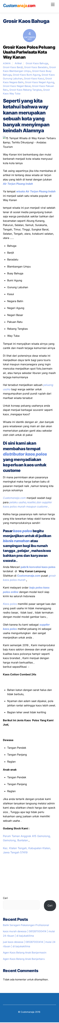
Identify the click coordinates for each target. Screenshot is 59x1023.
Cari (5, 898)
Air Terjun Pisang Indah (18, 183)
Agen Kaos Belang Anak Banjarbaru (24, 958)
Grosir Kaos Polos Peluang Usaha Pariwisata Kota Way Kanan (29, 52)
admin (6, 63)
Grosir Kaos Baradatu (36, 67)
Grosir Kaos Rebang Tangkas (25, 89)
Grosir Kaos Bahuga (37, 63)
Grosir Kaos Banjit (13, 67)
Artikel (18, 63)
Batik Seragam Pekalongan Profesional (26, 925)
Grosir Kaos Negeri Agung (39, 82)
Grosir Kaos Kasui (34, 78)
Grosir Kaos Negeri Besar (17, 86)
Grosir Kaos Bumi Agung (26, 74)
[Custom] (19, 6)
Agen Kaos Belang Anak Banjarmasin (24, 952)
